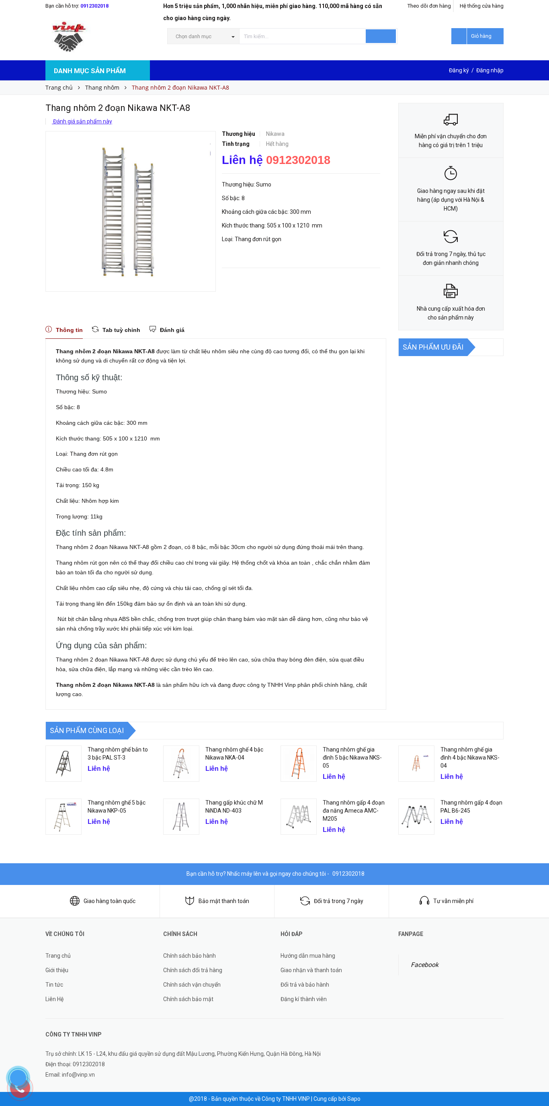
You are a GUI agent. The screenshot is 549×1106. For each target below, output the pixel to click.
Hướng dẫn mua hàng (308, 955)
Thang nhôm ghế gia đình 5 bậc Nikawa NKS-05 (352, 757)
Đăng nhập (490, 70)
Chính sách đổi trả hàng (192, 970)
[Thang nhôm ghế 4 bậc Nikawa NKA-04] (181, 764)
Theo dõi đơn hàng (429, 6)
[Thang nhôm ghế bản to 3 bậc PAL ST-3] (63, 764)
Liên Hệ (54, 999)
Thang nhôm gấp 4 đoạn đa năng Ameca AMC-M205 (354, 810)
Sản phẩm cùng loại (87, 730)
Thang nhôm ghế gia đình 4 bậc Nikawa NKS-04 (470, 757)
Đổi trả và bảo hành (305, 984)
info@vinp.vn (78, 1074)
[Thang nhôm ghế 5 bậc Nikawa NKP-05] (63, 817)
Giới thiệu (56, 970)
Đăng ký (459, 70)
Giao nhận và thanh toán (311, 970)
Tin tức (54, 984)
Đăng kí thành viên (304, 999)
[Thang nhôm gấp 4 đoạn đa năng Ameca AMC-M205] (299, 817)
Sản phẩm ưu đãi (433, 347)
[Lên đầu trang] (535, 1054)
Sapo (354, 1099)
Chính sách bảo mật (188, 999)
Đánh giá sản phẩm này (82, 121)
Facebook (424, 965)
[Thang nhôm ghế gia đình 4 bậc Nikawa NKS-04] (416, 764)
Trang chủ (58, 955)
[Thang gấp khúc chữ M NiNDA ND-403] (181, 817)
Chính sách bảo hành (189, 955)
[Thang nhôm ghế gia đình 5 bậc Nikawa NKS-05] (299, 764)
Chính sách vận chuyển (192, 984)
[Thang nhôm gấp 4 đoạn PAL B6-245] (416, 817)
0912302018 (94, 6)
